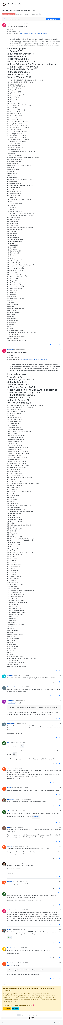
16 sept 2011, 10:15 (21, 863)
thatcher (9, 787)
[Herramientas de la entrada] (59, 344)
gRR (8, 742)
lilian (8, 863)
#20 (60, 962)
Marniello (9, 768)
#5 (60, 700)
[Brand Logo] (5, 4)
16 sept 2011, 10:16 (23, 881)
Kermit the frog (11, 799)
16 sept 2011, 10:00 (23, 24)
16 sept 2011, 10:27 (23, 962)
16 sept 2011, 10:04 (26, 687)
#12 (60, 827)
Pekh (8, 827)
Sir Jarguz (10, 24)
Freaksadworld (11, 687)
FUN (8, 929)
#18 (60, 929)
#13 (60, 846)
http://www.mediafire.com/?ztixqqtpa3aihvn (33, 34)
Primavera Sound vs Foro (8, 14)
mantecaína (10, 723)
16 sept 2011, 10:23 (20, 929)
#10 (60, 799)
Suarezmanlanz (11, 893)
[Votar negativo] (56, 344)
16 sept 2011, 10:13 (23, 846)
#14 (60, 863)
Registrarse (7, 1008)
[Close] (59, 988)
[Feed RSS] (40, 14)
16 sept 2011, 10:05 (23, 700)
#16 (60, 893)
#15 (60, 881)
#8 (60, 768)
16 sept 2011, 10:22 (23, 910)
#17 (60, 910)
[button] (2, 1022)
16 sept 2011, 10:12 (21, 827)
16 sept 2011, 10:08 (23, 768)
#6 (60, 723)
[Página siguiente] (48, 1015)
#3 (60, 675)
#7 (60, 742)
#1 (60, 24)
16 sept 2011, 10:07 (24, 723)
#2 (60, 349)
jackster (9, 947)
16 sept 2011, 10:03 (24, 675)
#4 (60, 687)
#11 (60, 810)
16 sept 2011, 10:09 (23, 787)
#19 (60, 947)
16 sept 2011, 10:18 (26, 893)
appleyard (10, 700)
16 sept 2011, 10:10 (20, 810)
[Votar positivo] (50, 344)
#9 (60, 787)
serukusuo (10, 675)
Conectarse (15, 1008)
